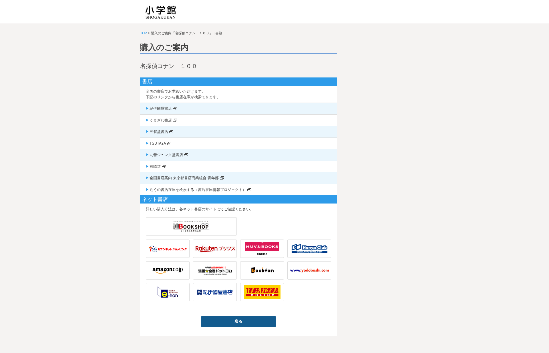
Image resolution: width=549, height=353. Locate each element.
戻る (238, 321)
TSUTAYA (158, 143)
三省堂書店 (159, 131)
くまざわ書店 (161, 120)
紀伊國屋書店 (161, 108)
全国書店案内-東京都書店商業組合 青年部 (184, 178)
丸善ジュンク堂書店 (166, 155)
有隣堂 (155, 166)
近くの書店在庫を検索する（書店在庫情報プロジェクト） (198, 190)
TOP (143, 33)
